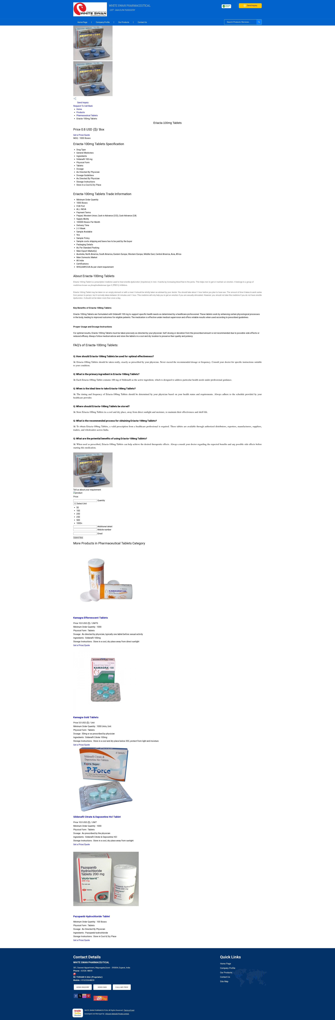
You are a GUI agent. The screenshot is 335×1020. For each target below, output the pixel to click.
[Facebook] (76, 997)
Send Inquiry (252, 5)
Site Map (224, 981)
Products (80, 112)
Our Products (123, 22)
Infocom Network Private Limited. (117, 1014)
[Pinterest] (88, 997)
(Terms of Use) (129, 1010)
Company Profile (103, 22)
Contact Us (142, 22)
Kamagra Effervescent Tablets (90, 617)
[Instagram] (84, 997)
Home (79, 109)
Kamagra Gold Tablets (85, 717)
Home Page (82, 22)
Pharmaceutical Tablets (87, 115)
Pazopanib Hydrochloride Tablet (91, 916)
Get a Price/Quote (81, 135)
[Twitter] (80, 997)
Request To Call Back (83, 106)
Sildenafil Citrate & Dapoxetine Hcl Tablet (97, 816)
